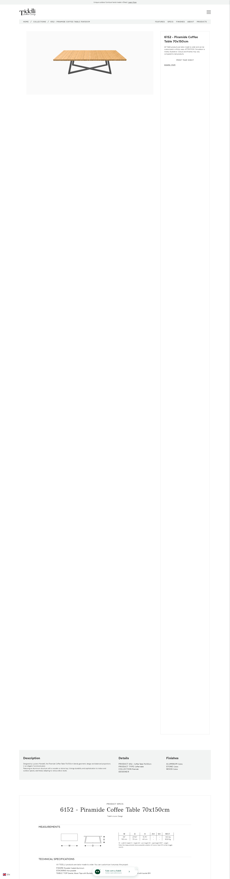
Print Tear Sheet (185, 60)
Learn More (132, 2)
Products (202, 22)
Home (26, 22)
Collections (39, 22)
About (190, 22)
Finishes (180, 22)
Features (160, 22)
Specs (170, 22)
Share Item (169, 65)
